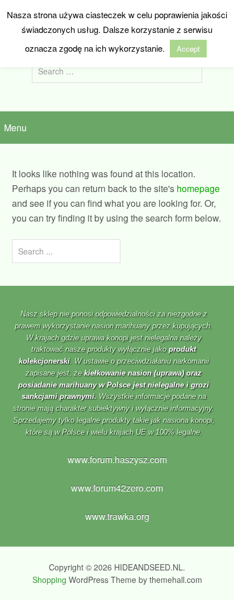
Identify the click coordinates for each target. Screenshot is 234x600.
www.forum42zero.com (117, 487)
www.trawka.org (117, 516)
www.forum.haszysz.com (117, 459)
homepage (198, 188)
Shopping (49, 579)
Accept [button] (188, 48)
